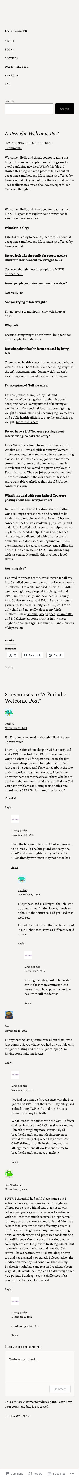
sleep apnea (47, 613)
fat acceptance (18, 143)
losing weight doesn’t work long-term (41, 334)
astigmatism (46, 622)
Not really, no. (14, 292)
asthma (32, 613)
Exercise (12, 75)
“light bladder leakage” (20, 622)
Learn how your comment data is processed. (38, 1403)
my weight (50, 311)
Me (34, 143)
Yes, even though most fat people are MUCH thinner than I (34, 271)
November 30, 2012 (16, 1189)
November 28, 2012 (16, 728)
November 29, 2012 (29, 894)
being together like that (37, 399)
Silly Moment (16, 1416)
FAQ (7, 84)
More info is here (27, 421)
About (9, 41)
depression (15, 627)
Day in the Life (16, 66)
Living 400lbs (19, 830)
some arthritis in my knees (48, 618)
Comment (60, 1389)
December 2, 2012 (34, 971)
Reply (8, 807)
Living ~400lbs (16, 31)
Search (9, 100)
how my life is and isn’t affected (47, 241)
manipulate (35, 311)
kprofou (9, 723)
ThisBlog (45, 143)
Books (9, 49)
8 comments (13, 147)
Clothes (11, 58)
